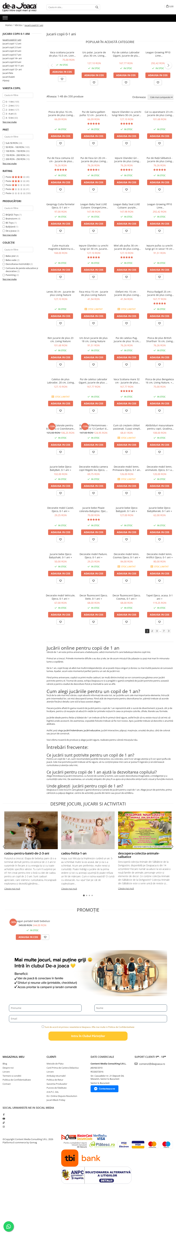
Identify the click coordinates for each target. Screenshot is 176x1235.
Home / (9, 25)
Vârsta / (19, 25)
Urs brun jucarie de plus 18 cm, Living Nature (93, 339)
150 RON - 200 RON (15, 155)
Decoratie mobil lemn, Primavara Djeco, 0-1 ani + (127, 468)
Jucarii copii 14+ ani (12, 58)
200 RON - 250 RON (15, 159)
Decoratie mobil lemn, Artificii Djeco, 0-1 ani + (159, 555)
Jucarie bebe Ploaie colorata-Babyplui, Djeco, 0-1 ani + (93, 509)
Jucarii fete (8, 73)
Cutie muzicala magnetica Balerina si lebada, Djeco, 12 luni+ (60, 247)
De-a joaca (11, 230)
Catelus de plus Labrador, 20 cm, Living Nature (60, 381)
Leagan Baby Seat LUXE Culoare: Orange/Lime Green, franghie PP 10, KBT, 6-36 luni (93, 206)
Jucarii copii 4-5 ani (12, 50)
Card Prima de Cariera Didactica (63, 1067)
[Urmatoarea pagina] (168, 631)
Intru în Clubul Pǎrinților (88, 1036)
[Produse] (6, 18)
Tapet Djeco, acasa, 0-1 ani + (159, 597)
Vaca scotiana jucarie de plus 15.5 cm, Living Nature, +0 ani (62, 54)
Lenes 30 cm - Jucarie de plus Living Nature (61, 293)
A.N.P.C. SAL (53, 1091)
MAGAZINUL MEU (13, 1056)
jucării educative (92, 730)
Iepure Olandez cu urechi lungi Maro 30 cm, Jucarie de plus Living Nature (126, 113)
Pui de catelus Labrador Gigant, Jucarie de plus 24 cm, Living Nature (126, 54)
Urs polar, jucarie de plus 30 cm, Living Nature (94, 54)
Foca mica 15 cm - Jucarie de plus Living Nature (93, 293)
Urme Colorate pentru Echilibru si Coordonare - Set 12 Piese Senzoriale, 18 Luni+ (60, 427)
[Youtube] (4, 1118)
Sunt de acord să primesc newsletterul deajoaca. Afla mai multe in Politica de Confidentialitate (89, 1027)
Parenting (11, 274)
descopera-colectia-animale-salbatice (139, 855)
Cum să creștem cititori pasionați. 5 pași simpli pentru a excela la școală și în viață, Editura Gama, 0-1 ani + (126, 427)
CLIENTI (51, 1056)
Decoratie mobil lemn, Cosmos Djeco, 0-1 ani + (126, 555)
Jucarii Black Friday (56, 1099)
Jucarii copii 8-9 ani (12, 62)
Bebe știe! (10, 255)
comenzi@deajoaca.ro (151, 1063)
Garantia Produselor (57, 1083)
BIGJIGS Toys (12, 214)
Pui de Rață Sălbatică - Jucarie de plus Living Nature (159, 159)
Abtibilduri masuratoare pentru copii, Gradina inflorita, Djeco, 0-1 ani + (160, 427)
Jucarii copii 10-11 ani (13, 65)
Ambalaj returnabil (56, 1075)
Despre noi (8, 1067)
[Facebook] (4, 1114)
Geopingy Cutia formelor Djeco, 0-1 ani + (60, 206)
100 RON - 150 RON (15, 151)
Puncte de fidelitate (57, 1087)
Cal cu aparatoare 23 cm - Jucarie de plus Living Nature (159, 113)
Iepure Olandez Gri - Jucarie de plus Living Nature (126, 159)
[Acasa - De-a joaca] (20, 7)
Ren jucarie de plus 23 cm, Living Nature (60, 339)
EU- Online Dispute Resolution (62, 1096)
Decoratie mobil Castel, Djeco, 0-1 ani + (60, 509)
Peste (9, 176)
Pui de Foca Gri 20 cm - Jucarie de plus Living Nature (93, 159)
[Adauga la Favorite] (60, 143)
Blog (5, 1063)
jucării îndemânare (73, 730)
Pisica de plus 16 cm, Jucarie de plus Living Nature (60, 113)
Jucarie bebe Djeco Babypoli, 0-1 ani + (126, 509)
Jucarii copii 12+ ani (12, 69)
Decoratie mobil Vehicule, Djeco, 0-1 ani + (60, 597)
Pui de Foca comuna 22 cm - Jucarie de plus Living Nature (60, 159)
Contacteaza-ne (107, 1088)
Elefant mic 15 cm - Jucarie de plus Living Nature (126, 293)
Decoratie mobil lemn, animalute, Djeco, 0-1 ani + (159, 468)
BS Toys (10, 222)
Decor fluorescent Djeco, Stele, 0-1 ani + (94, 597)
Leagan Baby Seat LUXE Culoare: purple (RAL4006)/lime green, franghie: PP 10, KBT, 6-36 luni (126, 206)
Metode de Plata (55, 1063)
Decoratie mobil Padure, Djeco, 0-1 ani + (93, 555)
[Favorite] (62, 79)
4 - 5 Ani (10, 117)
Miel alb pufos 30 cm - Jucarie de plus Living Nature (126, 247)
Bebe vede (11, 260)
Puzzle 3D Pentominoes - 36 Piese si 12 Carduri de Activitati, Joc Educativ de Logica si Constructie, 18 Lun (93, 427)
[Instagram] (4, 1126)
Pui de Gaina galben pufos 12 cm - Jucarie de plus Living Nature (93, 113)
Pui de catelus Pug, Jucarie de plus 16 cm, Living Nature (126, 339)
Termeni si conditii (12, 1075)
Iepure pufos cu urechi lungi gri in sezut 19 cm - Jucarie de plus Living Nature (159, 247)
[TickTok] (4, 1122)
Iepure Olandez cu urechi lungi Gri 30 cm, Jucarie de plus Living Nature (93, 247)
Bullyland (10, 226)
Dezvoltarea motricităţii (18, 264)
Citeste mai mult (12, 888)
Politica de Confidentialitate (17, 1079)
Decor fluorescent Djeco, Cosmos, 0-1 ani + (127, 597)
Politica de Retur (55, 1079)
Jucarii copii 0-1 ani (12, 39)
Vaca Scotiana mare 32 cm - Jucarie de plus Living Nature (127, 381)
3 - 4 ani (9, 113)
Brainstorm (11, 218)
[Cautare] (97, 7)
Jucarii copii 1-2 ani (12, 43)
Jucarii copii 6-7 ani (12, 54)
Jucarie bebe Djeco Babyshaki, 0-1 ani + (60, 555)
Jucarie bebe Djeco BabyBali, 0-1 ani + (60, 468)
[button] (51, 65)
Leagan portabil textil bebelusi (32, 921)
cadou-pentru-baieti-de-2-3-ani (26, 853)
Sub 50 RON (12, 142)
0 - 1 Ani (10, 101)
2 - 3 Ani (10, 109)
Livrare (6, 1071)
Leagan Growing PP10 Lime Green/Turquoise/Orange (158, 54)
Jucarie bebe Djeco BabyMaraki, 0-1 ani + (159, 509)
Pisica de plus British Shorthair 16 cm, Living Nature (159, 339)
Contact (7, 1083)
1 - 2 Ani (10, 105)
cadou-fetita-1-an (73, 853)
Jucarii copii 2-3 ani (12, 47)
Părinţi (6, 80)
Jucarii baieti (9, 76)
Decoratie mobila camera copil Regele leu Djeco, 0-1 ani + (93, 468)
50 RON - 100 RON (15, 147)
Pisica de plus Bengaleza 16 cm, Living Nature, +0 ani (159, 381)
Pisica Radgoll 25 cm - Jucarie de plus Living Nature (159, 293)
